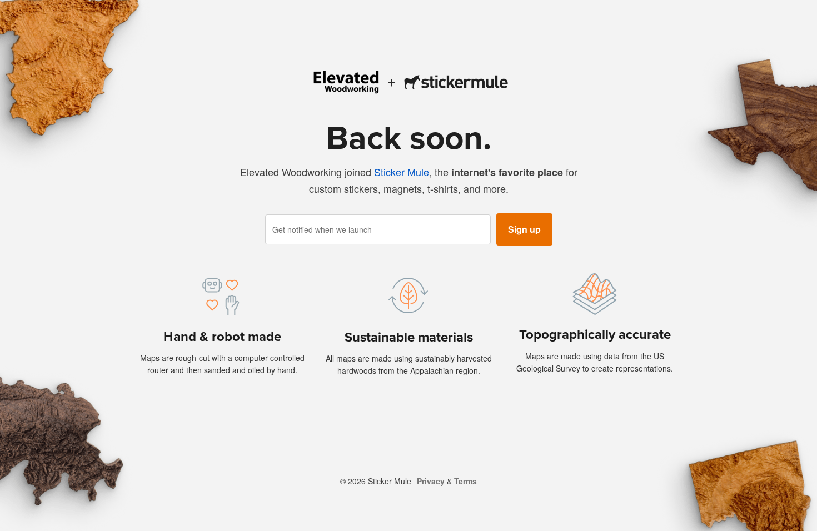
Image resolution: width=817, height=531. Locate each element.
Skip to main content (8, 8)
